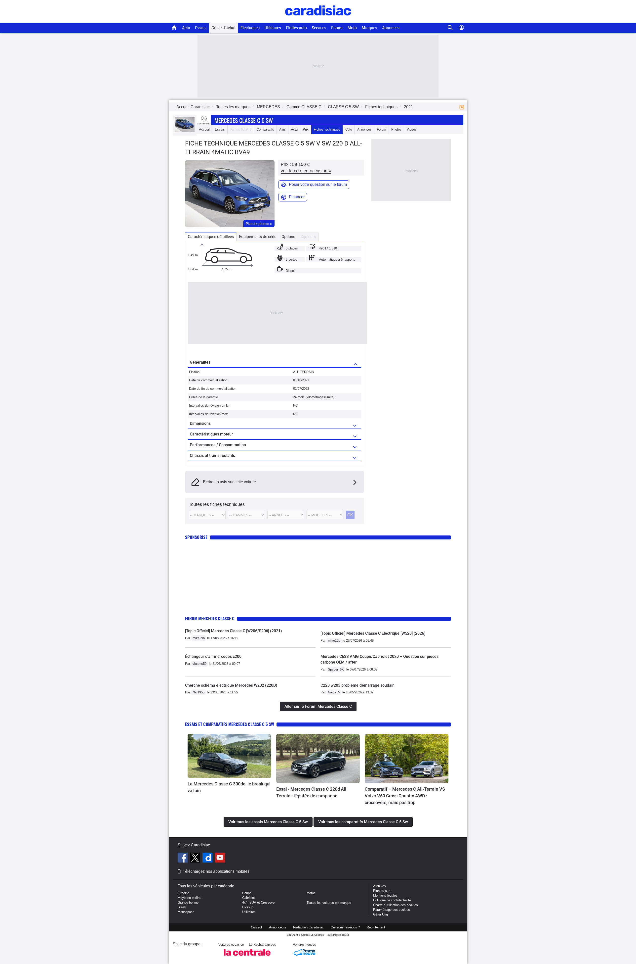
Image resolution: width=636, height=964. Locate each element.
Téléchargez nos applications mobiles (216, 871)
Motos (311, 893)
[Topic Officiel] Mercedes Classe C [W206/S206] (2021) (233, 630)
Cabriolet (248, 898)
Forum (337, 27)
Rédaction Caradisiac (308, 927)
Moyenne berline (189, 898)
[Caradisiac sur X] (195, 858)
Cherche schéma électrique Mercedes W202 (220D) (231, 685)
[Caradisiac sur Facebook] (183, 858)
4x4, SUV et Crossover (259, 902)
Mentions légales (385, 895)
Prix (306, 129)
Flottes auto (296, 27)
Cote (348, 129)
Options (288, 236)
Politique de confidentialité (392, 900)
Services (319, 27)
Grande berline (188, 902)
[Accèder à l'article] (229, 756)
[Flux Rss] (463, 106)
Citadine (183, 893)
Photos (396, 129)
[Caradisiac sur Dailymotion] (208, 858)
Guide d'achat (223, 27)
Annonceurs (277, 927)
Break (182, 907)
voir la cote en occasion (306, 170)
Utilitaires (273, 27)
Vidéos (412, 129)
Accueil (204, 129)
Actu (186, 27)
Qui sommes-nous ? (345, 927)
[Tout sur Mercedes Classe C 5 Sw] (185, 131)
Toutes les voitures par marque (329, 903)
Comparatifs (265, 129)
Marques (369, 27)
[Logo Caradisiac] (318, 20)
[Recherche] (450, 28)
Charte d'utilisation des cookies (395, 905)
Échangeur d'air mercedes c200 (213, 656)
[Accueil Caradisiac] (174, 28)
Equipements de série (257, 236)
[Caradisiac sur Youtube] (220, 858)
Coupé (246, 893)
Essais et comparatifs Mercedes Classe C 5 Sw (229, 724)
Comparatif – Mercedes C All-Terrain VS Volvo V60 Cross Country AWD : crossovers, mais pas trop (405, 795)
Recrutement (376, 927)
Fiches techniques (327, 129)
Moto (352, 27)
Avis (282, 129)
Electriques (250, 27)
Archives (379, 886)
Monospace (186, 912)
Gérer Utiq (380, 914)
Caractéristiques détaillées (211, 236)
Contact (256, 927)
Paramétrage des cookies (391, 910)
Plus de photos (259, 224)
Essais (200, 27)
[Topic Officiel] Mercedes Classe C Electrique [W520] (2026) (373, 633)
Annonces (390, 27)
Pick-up (247, 907)
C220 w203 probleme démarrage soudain (357, 685)
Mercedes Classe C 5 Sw (243, 120)
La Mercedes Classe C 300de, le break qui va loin (229, 787)
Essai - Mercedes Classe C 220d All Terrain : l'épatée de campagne (311, 792)
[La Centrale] (247, 957)
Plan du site (381, 891)
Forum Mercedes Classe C (210, 618)
